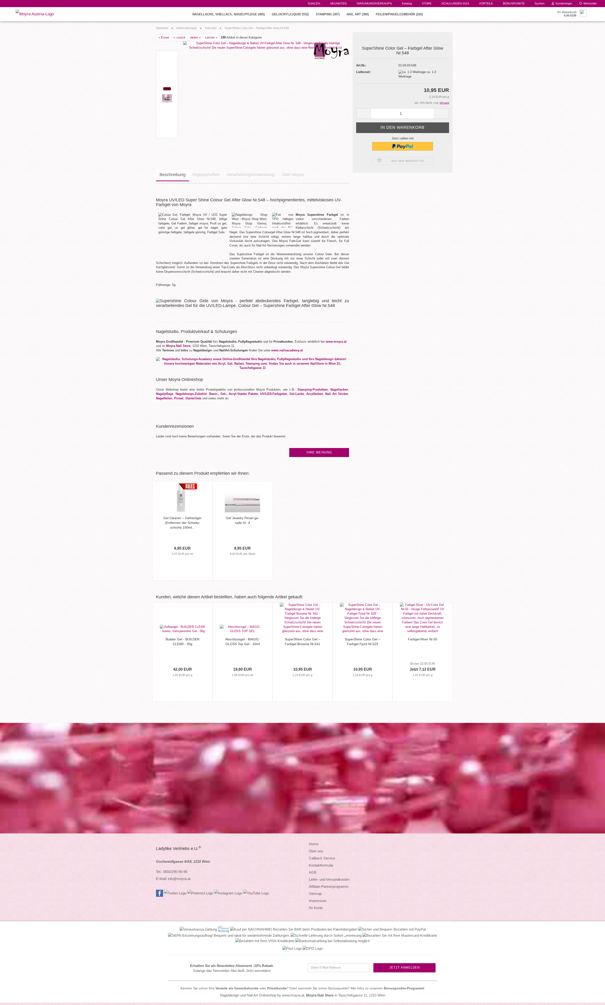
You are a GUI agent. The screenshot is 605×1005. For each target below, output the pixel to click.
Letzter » (211, 37)
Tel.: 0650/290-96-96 (171, 872)
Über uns (316, 851)
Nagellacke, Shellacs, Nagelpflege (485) (228, 14)
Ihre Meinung (319, 452)
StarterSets (193, 398)
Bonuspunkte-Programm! (404, 988)
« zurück (180, 37)
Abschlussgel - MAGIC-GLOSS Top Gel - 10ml (242, 641)
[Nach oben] (592, 998)
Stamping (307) (328, 14)
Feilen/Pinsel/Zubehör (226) (399, 14)
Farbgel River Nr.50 (422, 639)
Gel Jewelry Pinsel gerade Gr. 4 (242, 520)
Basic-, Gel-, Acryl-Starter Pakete (233, 394)
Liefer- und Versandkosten (329, 879)
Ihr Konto (316, 908)
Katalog (406, 3)
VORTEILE (485, 3)
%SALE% (313, 3)
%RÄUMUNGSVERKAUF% (374, 3)
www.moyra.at (336, 341)
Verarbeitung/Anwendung (250, 174)
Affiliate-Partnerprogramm (329, 886)
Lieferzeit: (363, 72)
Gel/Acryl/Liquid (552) (290, 14)
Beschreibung (173, 174)
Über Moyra (292, 174)
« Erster (163, 37)
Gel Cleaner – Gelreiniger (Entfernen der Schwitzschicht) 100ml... (182, 522)
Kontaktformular (321, 865)
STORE (426, 3)
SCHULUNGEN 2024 (455, 3)
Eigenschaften (206, 174)
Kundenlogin (563, 3)
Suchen (539, 3)
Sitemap (315, 894)
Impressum (318, 901)
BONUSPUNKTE (513, 3)
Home (313, 844)
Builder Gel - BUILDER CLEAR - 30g (182, 641)
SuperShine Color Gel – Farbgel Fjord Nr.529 (362, 641)
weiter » (195, 37)
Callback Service (322, 858)
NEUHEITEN (338, 3)
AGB (312, 872)
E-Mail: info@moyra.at (173, 879)
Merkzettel (589, 3)
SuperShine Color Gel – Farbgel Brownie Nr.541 (302, 641)
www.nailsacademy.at (287, 350)
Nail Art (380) (358, 14)
